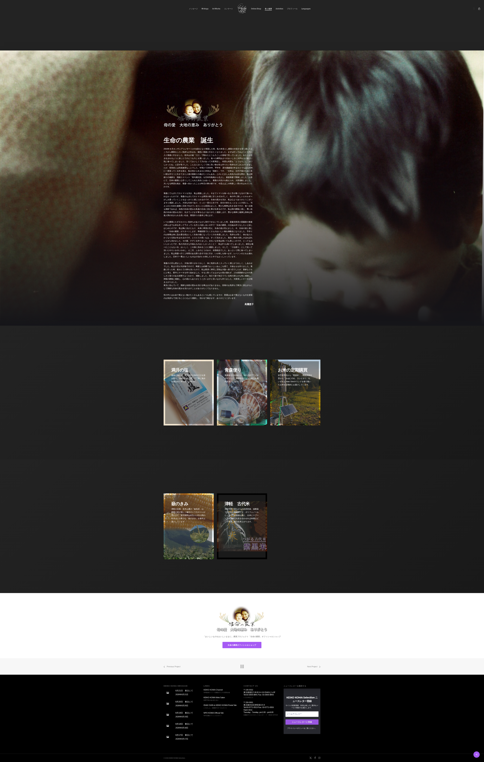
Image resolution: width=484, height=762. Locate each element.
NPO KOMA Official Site (214, 713)
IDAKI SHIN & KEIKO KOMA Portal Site (220, 705)
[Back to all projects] (242, 665)
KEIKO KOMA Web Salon (214, 697)
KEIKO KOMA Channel (213, 690)
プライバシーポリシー (295, 728)
